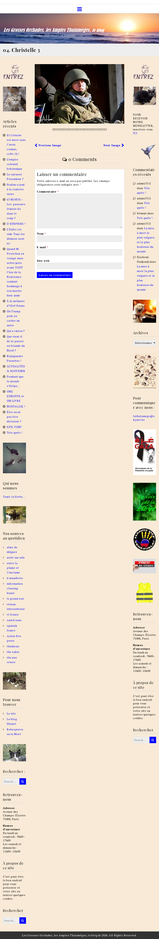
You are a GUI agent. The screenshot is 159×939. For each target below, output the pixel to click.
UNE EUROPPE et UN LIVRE (15, 396)
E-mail (42, 247)
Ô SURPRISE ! (16, 223)
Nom (41, 233)
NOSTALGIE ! (16, 406)
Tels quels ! (14, 432)
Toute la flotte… (14, 496)
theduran (13, 646)
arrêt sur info (16, 557)
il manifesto (15, 578)
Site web (43, 261)
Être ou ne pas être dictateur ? (14, 416)
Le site (11, 713)
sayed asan (14, 620)
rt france (13, 614)
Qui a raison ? (16, 331)
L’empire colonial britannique (14, 164)
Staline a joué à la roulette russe (16, 189)
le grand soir (15, 598)
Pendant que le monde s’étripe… (15, 381)
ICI (135, 133)
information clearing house (15, 588)
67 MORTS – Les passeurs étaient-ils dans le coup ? (16, 209)
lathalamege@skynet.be (144, 418)
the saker (13, 652)
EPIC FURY (14, 427)
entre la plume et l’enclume (13, 567)
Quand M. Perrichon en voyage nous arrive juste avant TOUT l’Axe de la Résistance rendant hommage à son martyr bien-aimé (15, 272)
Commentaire (48, 191)
